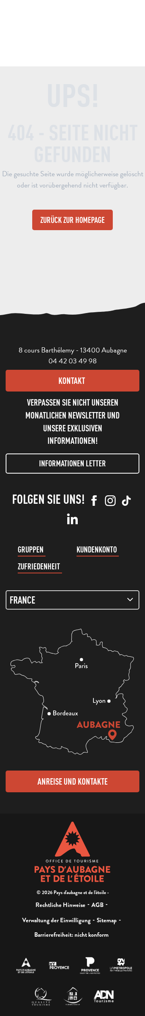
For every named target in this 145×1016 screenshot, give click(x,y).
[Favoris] (78, 32)
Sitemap (107, 920)
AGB (97, 905)
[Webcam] (62, 34)
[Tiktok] (126, 501)
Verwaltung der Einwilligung (56, 920)
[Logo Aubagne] (72, 852)
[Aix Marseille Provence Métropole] (121, 965)
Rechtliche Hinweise (60, 905)
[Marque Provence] (90, 965)
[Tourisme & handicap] (72, 996)
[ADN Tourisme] (103, 996)
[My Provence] (59, 965)
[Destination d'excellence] (41, 996)
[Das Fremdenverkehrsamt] (25, 965)
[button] (46, 32)
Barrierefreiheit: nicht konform (71, 934)
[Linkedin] (72, 519)
